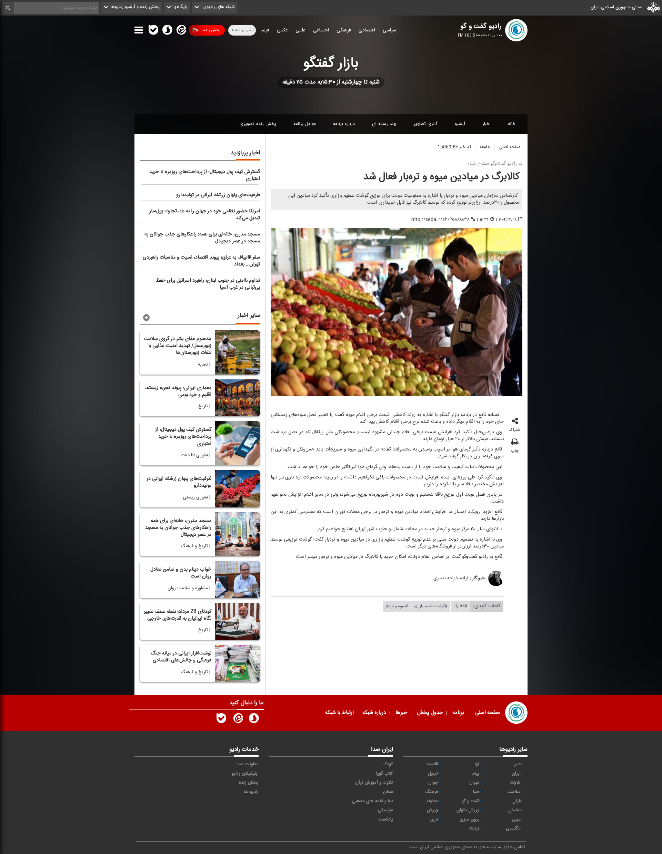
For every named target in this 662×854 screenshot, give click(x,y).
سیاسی (389, 30)
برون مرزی (469, 819)
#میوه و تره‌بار (396, 605)
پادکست (385, 819)
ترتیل (433, 773)
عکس (282, 30)
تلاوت (515, 782)
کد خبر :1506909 (454, 147)
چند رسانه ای (384, 124)
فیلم (265, 30)
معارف (432, 801)
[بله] (153, 31)
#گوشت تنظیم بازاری (431, 605)
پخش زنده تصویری (258, 124)
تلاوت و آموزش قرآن (374, 782)
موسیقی (385, 810)
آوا (477, 764)
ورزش (432, 810)
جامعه (485, 147)
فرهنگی (344, 30)
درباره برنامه (344, 124)
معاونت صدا (248, 764)
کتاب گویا (384, 773)
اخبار (486, 124)
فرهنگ (431, 792)
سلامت (514, 792)
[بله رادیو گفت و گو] (221, 720)
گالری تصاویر (426, 124)
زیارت (474, 828)
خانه (511, 124)
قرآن (516, 801)
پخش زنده (211, 30)
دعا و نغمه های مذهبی (372, 801)
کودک (388, 764)
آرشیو (460, 124)
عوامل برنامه (304, 124)
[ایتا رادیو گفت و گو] (237, 720)
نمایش (514, 810)
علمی (300, 30)
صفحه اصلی (510, 147)
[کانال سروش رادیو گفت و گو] (254, 720)
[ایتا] (180, 31)
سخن (388, 792)
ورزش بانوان (468, 810)
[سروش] (167, 31)
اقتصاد (432, 764)
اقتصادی (367, 30)
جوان (433, 782)
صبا (476, 792)
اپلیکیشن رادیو (245, 773)
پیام (475, 773)
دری (434, 819)
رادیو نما (251, 792)
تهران (474, 782)
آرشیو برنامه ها (242, 30)
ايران (516, 773)
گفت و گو (470, 801)
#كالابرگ (460, 605)
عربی (516, 819)
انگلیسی (513, 828)
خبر (517, 764)
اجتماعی (321, 30)
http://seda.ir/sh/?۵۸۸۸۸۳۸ (440, 219)
